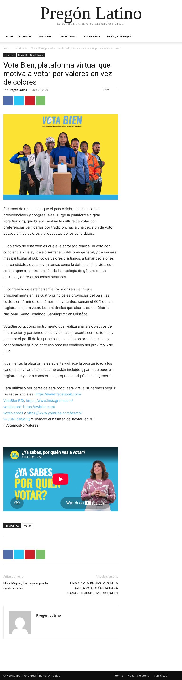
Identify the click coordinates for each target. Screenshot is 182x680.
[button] (173, 36)
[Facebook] (8, 100)
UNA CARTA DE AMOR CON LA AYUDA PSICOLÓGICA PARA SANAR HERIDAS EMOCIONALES (92, 588)
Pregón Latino (18, 90)
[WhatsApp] (41, 100)
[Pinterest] (30, 100)
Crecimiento (68, 36)
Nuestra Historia (138, 676)
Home (9, 36)
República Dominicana (31, 55)
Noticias (45, 36)
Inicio (6, 48)
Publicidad (160, 676)
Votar (27, 525)
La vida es (25, 36)
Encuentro (92, 36)
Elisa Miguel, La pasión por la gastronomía (25, 585)
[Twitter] (19, 100)
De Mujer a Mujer (119, 36)
